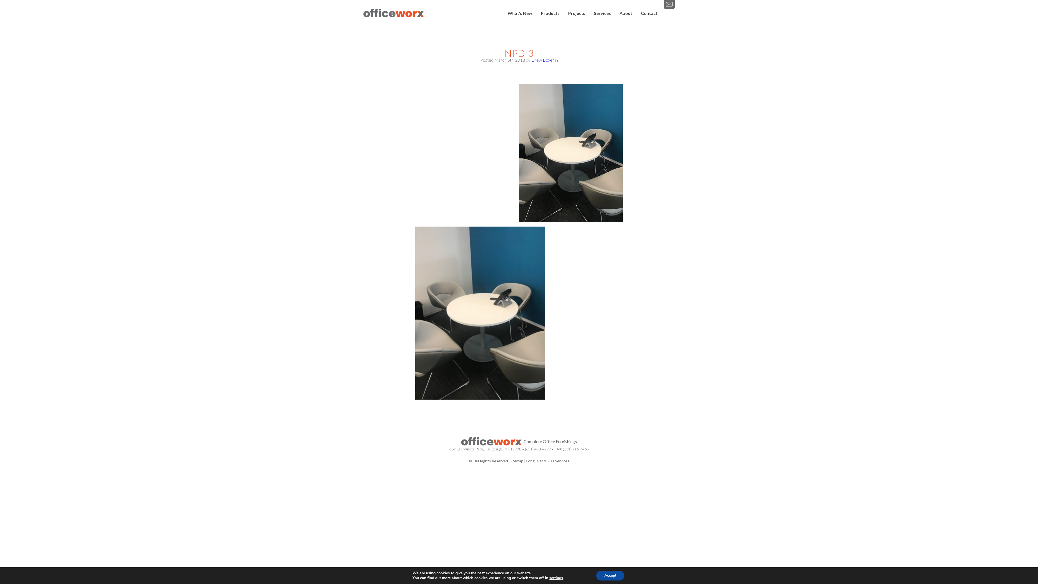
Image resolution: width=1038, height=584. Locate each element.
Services (602, 13)
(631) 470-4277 (538, 449)
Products (550, 13)
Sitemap (516, 461)
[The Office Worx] (393, 13)
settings (556, 578)
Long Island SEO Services (547, 461)
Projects (576, 13)
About (626, 13)
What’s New (520, 13)
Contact (649, 13)
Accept (610, 575)
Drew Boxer (542, 59)
